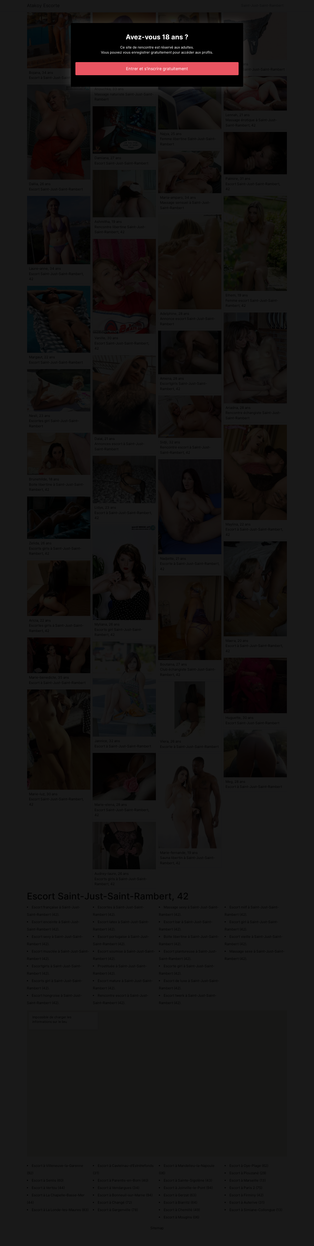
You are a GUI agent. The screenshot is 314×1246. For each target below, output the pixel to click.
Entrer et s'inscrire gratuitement (157, 68)
